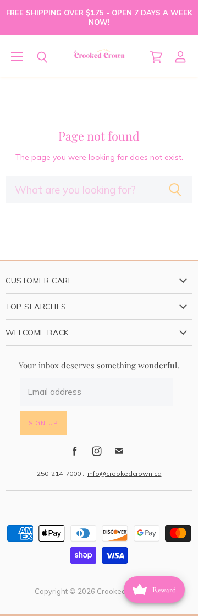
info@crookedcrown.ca (124, 473)
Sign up (43, 423)
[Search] (34, 57)
